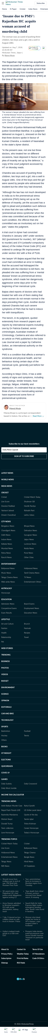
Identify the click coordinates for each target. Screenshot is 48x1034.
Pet (2, 642)
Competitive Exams (9, 608)
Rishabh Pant (29, 511)
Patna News (6, 553)
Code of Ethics (38, 958)
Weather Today (23, 954)
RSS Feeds (21, 963)
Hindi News (28, 862)
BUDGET (4, 681)
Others (4, 740)
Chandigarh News (8, 531)
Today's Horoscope (31, 833)
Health (4, 633)
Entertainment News (9, 857)
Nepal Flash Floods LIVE (10, 810)
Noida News (29, 548)
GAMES (4, 779)
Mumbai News (7, 548)
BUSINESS (5, 661)
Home (4, 9)
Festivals (27, 628)
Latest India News (11, 875)
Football (27, 731)
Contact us (21, 949)
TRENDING (5, 655)
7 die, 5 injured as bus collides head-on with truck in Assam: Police (11, 919)
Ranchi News (6, 557)
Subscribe (41, 3)
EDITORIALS (6, 707)
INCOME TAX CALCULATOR (12, 795)
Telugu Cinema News (9, 577)
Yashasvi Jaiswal (7, 511)
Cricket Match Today (32, 497)
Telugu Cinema (29, 853)
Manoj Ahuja (10, 55)
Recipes (27, 633)
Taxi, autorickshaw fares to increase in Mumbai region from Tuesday (33, 882)
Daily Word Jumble (8, 788)
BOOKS (4, 747)
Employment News (31, 608)
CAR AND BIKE (7, 714)
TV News (27, 577)
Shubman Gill (29, 502)
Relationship (6, 637)
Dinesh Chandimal (8, 515)
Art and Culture (7, 624)
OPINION (5, 701)
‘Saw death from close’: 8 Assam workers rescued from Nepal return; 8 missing (34, 894)
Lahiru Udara (29, 515)
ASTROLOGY (6, 588)
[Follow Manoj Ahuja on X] (18, 55)
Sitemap (4, 963)
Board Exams (29, 604)
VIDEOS (4, 674)
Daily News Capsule (10, 450)
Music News (6, 573)
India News (32, 9)
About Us (5, 949)
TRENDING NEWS (8, 801)
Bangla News (29, 857)
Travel (26, 637)
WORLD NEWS (7, 480)
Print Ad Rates (22, 958)
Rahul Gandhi (29, 806)
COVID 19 (5, 773)
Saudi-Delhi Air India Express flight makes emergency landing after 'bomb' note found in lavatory (34, 907)
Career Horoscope (31, 828)
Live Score (5, 502)
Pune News (28, 553)
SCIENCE (5, 694)
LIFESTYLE (5, 619)
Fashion (4, 628)
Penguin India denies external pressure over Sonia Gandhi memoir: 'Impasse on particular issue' (34, 935)
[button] (3, 3)
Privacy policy (6, 954)
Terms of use (37, 949)
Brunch (27, 624)
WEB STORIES (7, 648)
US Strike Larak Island (32, 810)
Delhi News (5, 535)
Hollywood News (31, 568)
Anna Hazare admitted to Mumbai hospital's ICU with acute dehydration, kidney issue (12, 907)
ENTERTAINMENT (8, 564)
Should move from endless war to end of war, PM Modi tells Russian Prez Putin (11, 882)
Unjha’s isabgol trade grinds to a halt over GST (11, 933)
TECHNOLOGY (7, 720)
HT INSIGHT (6, 753)
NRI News (5, 866)
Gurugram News (30, 535)
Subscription (6, 958)
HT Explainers (29, 866)
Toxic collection (7, 828)
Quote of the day (31, 815)
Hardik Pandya (30, 506)
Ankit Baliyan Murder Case (11, 806)
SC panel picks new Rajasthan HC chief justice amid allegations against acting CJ (12, 894)
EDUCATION (6, 599)
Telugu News (6, 862)
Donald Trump (7, 824)
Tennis (26, 736)
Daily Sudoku (6, 784)
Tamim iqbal (28, 819)
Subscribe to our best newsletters (24, 444)
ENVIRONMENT (8, 687)
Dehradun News (30, 531)
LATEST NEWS (7, 473)
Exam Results (6, 613)
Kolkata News (6, 544)
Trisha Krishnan (30, 824)
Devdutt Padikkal (8, 506)
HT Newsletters (38, 954)
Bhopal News (29, 526)
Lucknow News (30, 544)
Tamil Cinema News (31, 573)
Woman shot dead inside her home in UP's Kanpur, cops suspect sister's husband (32, 921)
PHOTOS (5, 668)
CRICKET (5, 493)
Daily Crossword (30, 784)
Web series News (8, 582)
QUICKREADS (7, 766)
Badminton (5, 731)
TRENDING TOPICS (9, 839)
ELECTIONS (6, 760)
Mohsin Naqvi (6, 819)
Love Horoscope (7, 833)
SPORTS (4, 727)
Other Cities (29, 557)
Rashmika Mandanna (9, 815)
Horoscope (5, 593)
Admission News (7, 604)
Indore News (6, 539)
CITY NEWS (6, 522)
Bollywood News (8, 568)
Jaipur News (29, 539)
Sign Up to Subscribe (24, 456)
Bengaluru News (7, 526)
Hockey (4, 736)
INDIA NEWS (6, 486)
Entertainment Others (32, 582)
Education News (30, 613)
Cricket (22, 9)
